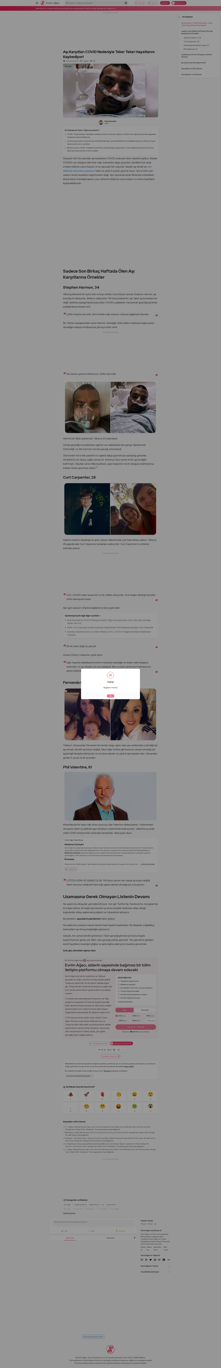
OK (110, 696)
